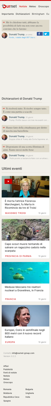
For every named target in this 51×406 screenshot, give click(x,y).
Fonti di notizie (10, 372)
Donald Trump (17, 34)
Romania (7, 389)
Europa (10, 342)
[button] (40, 34)
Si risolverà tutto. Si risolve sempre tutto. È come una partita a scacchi (25, 109)
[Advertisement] (25, 67)
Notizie (23, 6)
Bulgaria (29, 389)
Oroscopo (43, 6)
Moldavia (7, 393)
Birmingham (38, 13)
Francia (10, 299)
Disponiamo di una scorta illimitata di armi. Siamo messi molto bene (23, 148)
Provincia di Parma (18, 256)
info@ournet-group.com (23, 353)
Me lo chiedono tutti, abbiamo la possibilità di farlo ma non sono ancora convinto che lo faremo (22, 25)
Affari (5, 366)
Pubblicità (8, 369)
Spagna (7, 400)
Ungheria (30, 393)
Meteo (32, 6)
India (28, 397)
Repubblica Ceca (11, 397)
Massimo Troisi (15, 213)
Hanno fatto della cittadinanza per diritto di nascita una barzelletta (25, 128)
